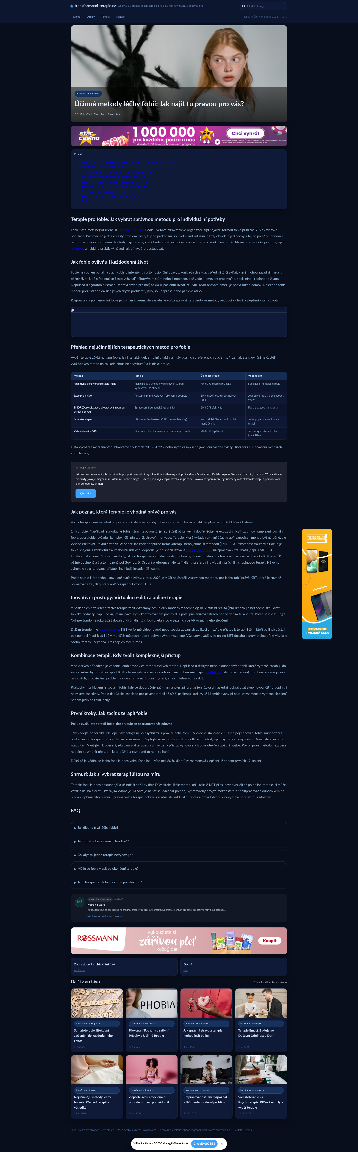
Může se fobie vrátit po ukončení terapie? (106, 869)
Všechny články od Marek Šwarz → (104, 916)
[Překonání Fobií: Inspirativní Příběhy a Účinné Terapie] (152, 1020)
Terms (248, 1130)
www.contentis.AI (219, 1130)
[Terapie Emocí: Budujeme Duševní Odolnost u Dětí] (261, 1020)
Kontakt (120, 17)
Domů (77, 17)
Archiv (91, 17)
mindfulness (213, 672)
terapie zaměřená (199, 550)
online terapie (109, 629)
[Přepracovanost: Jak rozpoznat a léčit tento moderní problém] (206, 1087)
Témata (105, 17)
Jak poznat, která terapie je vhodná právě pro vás (113, 176)
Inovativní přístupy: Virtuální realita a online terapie (114, 181)
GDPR (238, 1130)
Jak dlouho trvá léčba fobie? (96, 828)
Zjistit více (85, 493)
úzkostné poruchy (131, 230)
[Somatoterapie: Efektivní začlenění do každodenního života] (97, 1020)
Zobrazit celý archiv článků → (270, 982)
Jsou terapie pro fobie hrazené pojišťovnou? (108, 882)
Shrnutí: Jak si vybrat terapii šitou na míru (108, 196)
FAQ (84, 201)
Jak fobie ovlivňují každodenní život (104, 167)
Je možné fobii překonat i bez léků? (101, 841)
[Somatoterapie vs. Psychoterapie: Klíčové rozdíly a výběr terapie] (261, 1087)
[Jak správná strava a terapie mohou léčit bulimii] (206, 1020)
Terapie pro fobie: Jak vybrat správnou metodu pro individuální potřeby (127, 162)
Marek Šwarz (96, 904)
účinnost (77, 248)
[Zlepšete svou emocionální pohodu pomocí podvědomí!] (152, 1087)
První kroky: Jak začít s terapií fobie (104, 191)
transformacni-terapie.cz (95, 6)
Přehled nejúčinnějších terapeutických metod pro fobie (117, 172)
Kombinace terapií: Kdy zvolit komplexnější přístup (114, 186)
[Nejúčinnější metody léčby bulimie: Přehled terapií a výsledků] (97, 1087)
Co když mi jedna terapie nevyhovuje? (103, 855)
